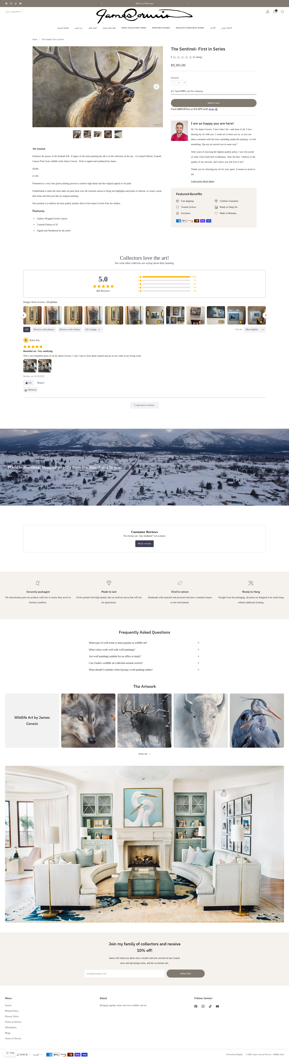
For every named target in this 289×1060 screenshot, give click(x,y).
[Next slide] (156, 86)
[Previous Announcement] (101, 3)
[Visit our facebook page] (6, 3)
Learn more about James (202, 181)
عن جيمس (78, 28)
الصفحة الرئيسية (63, 28)
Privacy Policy (12, 1016)
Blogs (7, 1033)
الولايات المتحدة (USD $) (13, 12)
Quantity (175, 78)
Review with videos (70, 329)
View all (142, 754)
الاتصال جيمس (226, 28)
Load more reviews (144, 405)
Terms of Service (13, 1022)
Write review (144, 543)
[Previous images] (23, 315)
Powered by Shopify (234, 1054)
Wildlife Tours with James (190, 28)
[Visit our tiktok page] (15, 3)
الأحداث (212, 28)
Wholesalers (10, 1027)
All (26, 329)
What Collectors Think (134, 28)
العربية (36, 1054)
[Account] (267, 11)
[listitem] (144, 4)
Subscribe (185, 973)
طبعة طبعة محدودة (109, 28)
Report (40, 383)
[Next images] (266, 315)
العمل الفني (92, 28)
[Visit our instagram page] (11, 3)
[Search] (282, 11)
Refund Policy (12, 1011)
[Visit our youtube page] (20, 3)
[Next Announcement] (187, 3)
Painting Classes (161, 28)
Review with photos (44, 329)
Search (8, 1005)
